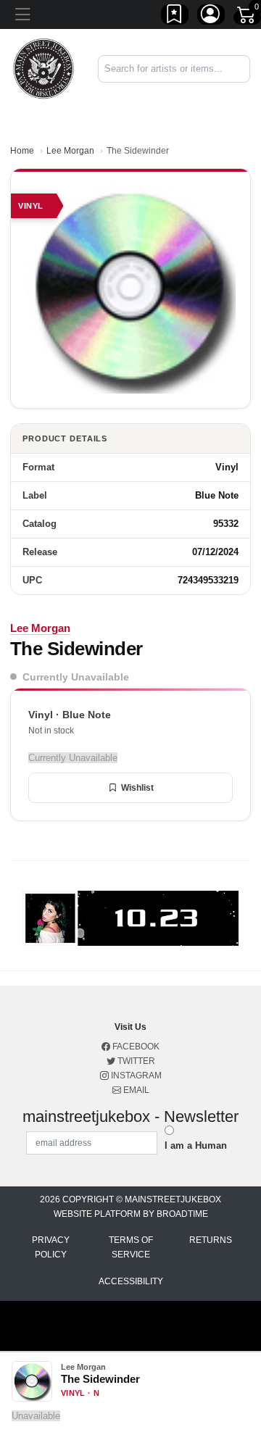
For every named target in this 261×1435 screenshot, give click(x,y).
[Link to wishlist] (175, 16)
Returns (210, 1240)
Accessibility (131, 1281)
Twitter (135, 1061)
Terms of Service (131, 1247)
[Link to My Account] (211, 16)
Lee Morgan (70, 151)
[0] (247, 17)
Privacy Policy (51, 1247)
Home (22, 151)
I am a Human (196, 1145)
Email (135, 1090)
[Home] (43, 67)
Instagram (135, 1075)
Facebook (135, 1046)
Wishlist (137, 788)
